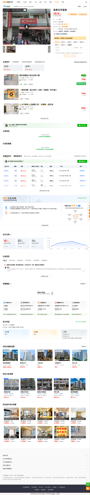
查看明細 (82, 170)
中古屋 (24, 2)
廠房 (51, 2)
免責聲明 (37, 489)
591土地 (41, 487)
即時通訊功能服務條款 (75, 53)
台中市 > (22, 6)
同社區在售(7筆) (44, 118)
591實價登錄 (26, 487)
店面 (40, 2)
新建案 (18, 2)
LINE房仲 (83, 125)
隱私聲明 (53, 493)
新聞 (63, 2)
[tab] (7, 156)
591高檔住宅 (62, 487)
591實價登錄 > (16, 6)
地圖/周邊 (82, 283)
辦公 (45, 2)
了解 (25, 10)
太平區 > (26, 6)
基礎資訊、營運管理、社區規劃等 (66, 31)
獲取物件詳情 (82, 83)
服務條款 (63, 53)
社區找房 (57, 2)
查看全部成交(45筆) (44, 190)
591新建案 (34, 487)
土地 (35, 2)
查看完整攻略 (45, 225)
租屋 (30, 2)
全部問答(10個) (44, 276)
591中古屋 (47, 487)
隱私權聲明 (68, 53)
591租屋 (54, 487)
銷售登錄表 (80, 156)
